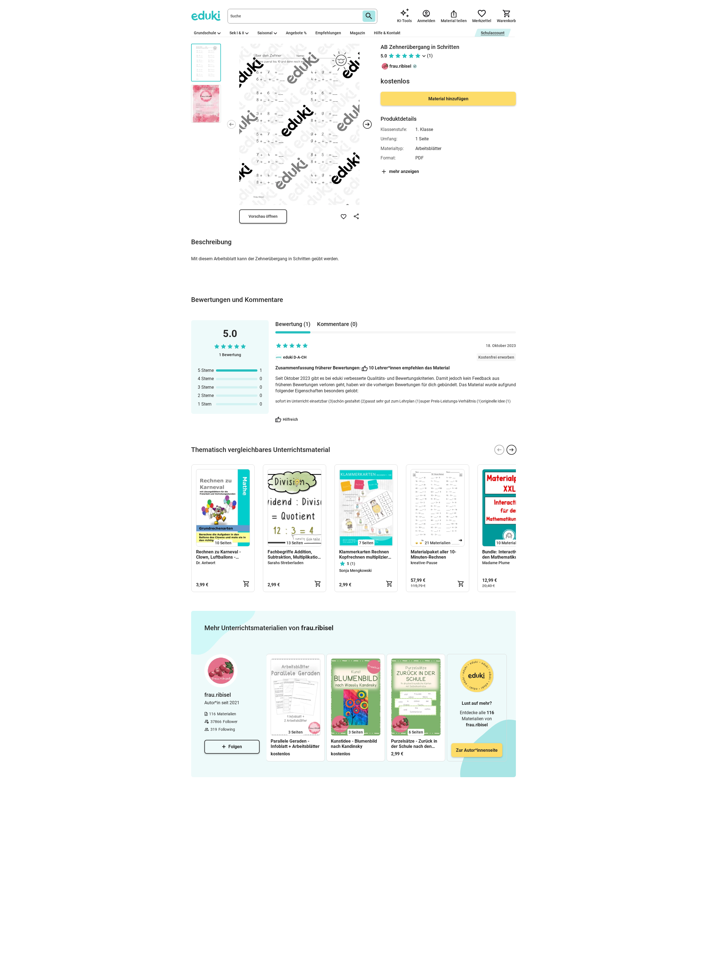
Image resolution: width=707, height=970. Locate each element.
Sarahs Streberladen (286, 563)
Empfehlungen (328, 33)
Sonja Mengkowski (355, 570)
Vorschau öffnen (263, 216)
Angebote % (296, 33)
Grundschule (205, 33)
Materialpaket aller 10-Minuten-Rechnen (433, 554)
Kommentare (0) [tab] (337, 324)
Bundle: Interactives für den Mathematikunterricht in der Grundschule (508, 554)
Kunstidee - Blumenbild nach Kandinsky (354, 743)
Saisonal (265, 33)
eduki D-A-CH (295, 357)
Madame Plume (496, 563)
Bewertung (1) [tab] (292, 324)
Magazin (357, 33)
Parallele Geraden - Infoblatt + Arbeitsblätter (295, 743)
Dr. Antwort (205, 563)
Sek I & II (236, 33)
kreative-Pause (424, 563)
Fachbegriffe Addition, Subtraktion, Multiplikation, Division (294, 554)
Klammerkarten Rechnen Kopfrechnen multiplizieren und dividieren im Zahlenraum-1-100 (366, 554)
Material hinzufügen (448, 98)
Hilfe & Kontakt (387, 33)
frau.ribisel (400, 66)
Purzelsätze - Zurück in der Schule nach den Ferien (414, 743)
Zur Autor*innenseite (477, 750)
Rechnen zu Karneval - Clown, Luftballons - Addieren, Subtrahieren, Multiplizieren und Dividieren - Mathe (220, 554)
